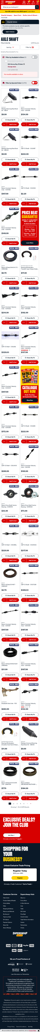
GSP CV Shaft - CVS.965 (28, 426)
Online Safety (6, 903)
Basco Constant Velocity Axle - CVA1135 (28, 466)
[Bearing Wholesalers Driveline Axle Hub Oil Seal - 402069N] (10, 731)
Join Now (11, 835)
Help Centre (6, 898)
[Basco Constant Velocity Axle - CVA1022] (29, 652)
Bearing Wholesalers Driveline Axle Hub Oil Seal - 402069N (10, 744)
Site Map (30, 1026)
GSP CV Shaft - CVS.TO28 (28, 584)
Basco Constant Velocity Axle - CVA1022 (28, 664)
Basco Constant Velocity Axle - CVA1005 (28, 347)
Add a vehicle (10, 32)
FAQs (4, 906)
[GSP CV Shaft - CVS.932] (10, 335)
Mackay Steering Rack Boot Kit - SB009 (10, 149)
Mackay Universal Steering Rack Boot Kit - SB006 (29, 744)
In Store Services (24, 903)
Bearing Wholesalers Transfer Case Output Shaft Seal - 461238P (29, 268)
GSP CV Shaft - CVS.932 (9, 347)
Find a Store (23, 900)
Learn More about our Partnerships (20, 974)
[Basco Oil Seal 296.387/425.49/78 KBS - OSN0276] (29, 771)
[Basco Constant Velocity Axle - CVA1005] (29, 335)
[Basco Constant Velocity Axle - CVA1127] (10, 612)
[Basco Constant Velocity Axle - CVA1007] (10, 375)
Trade (21, 909)
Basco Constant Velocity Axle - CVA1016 (9, 228)
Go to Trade (27, 884)
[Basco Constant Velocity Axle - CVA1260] (29, 295)
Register (20, 878)
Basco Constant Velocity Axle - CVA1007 (9, 387)
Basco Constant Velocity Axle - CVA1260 (28, 308)
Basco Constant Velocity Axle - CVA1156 (9, 189)
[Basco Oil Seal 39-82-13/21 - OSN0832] (10, 652)
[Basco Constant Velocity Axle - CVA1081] (29, 97)
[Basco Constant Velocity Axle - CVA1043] (29, 612)
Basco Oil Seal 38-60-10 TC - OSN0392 (10, 268)
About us (22, 898)
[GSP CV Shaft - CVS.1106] (29, 176)
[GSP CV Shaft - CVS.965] (29, 414)
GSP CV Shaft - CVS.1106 (28, 188)
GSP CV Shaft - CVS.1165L (9, 545)
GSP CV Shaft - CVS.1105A (29, 545)
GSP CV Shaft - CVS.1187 (28, 148)
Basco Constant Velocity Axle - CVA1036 (28, 704)
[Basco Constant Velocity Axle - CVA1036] (29, 692)
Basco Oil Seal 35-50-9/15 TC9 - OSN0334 (9, 783)
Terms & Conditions (21, 1026)
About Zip (5, 925)
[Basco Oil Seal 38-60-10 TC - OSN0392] (10, 256)
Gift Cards (23, 911)
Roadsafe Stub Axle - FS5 (9, 703)
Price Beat (23, 914)
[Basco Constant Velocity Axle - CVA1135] (29, 454)
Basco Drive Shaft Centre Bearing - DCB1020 (28, 506)
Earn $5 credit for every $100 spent (20, 11)
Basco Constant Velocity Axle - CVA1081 (28, 109)
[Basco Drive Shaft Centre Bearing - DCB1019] (10, 494)
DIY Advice (6, 919)
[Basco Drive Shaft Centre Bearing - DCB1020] (29, 494)
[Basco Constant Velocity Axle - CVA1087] (10, 414)
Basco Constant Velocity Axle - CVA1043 (28, 625)
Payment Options (7, 922)
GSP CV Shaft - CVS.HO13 (9, 465)
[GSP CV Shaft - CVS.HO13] (10, 454)
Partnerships (23, 925)
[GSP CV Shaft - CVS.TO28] (29, 573)
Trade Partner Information (27, 919)
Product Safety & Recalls (9, 900)
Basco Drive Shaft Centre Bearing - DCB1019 (9, 506)
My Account (6, 914)
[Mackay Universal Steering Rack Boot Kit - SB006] (29, 731)
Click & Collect (24, 917)
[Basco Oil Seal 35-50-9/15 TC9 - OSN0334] (10, 771)
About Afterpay (7, 928)
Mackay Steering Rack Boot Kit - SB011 (10, 109)
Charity (22, 928)
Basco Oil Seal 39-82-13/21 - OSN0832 (10, 664)
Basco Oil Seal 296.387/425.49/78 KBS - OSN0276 (28, 783)
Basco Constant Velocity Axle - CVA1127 (9, 625)
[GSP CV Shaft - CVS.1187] (29, 137)
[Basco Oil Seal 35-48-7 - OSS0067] (10, 573)
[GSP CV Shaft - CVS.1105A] (29, 533)
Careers (22, 922)
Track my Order (7, 917)
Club (21, 906)
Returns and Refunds (8, 911)
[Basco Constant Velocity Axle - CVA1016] (10, 216)
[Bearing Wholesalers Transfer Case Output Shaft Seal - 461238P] (29, 256)
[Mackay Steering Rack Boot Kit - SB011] (10, 97)
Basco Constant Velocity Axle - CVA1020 (9, 308)
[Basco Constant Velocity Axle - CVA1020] (10, 295)
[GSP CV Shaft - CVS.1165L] (10, 533)
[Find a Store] (28, 1)
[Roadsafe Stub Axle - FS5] (10, 692)
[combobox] (4, 124)
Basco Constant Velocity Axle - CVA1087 (9, 427)
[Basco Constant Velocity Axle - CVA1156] (10, 176)
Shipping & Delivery (8, 909)
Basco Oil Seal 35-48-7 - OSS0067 (9, 585)
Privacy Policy (32, 1030)
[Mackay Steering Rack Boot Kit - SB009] (10, 137)
